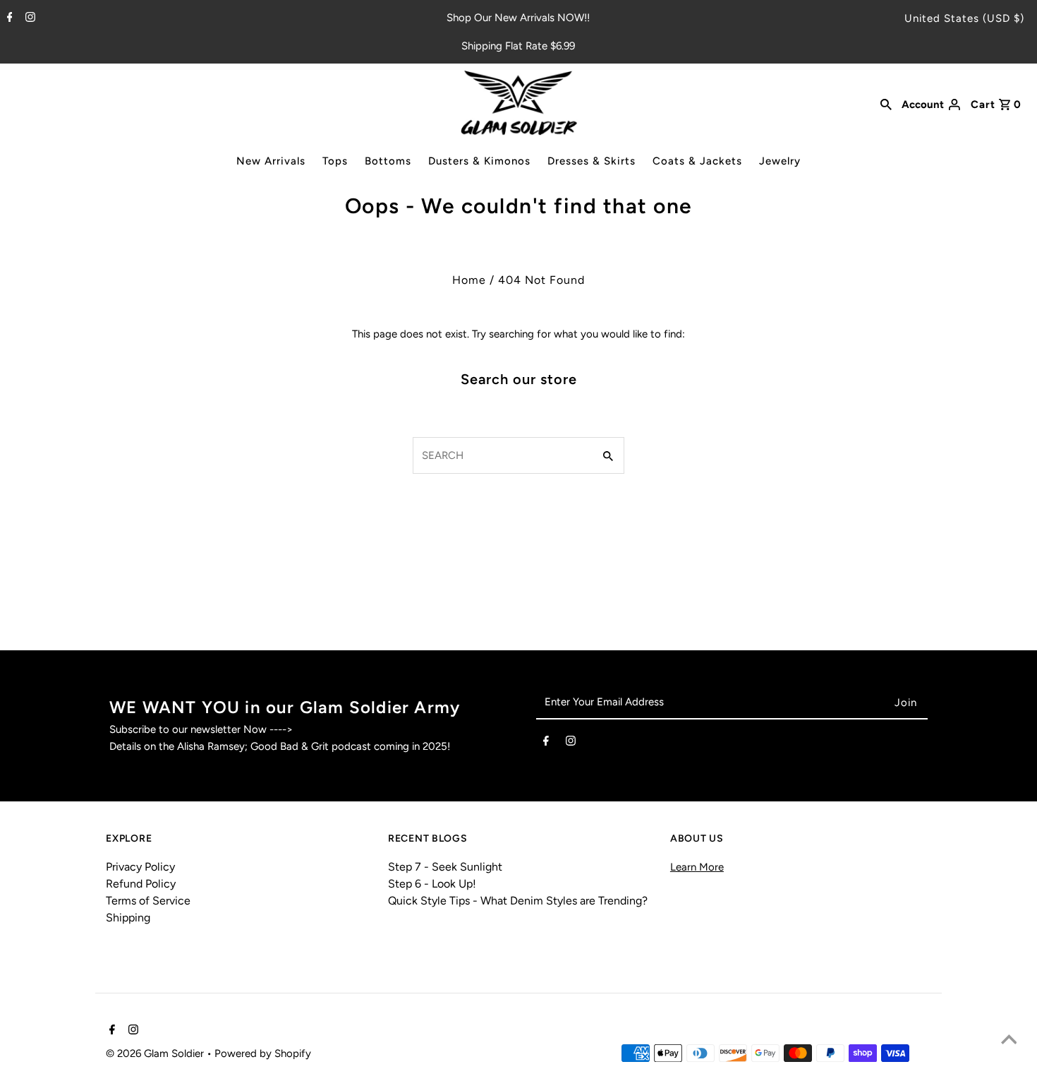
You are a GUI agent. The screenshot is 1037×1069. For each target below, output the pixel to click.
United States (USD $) (964, 18)
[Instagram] (28, 18)
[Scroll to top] (1009, 1041)
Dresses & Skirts (591, 161)
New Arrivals (270, 161)
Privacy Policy (140, 866)
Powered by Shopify (262, 1053)
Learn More (697, 867)
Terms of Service (148, 900)
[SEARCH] (886, 103)
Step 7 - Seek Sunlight (445, 866)
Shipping (128, 917)
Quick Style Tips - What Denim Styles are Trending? (518, 900)
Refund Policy (141, 883)
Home (469, 280)
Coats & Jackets (697, 161)
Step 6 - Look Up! (432, 883)
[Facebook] (8, 18)
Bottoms (388, 161)
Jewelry (780, 161)
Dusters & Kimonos (479, 161)
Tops (335, 161)
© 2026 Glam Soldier (156, 1053)
